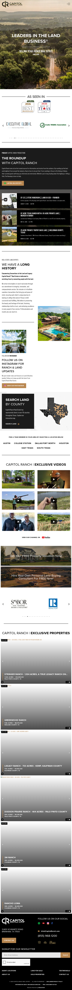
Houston (64, 443)
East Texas (27, 448)
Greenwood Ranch (15, 720)
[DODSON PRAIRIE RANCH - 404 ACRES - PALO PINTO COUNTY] (36, 798)
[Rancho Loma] (36, 890)
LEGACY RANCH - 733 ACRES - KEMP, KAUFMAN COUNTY (33, 766)
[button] (3, 125)
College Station (22, 443)
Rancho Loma (12, 903)
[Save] (70, 640)
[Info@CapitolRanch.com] (39, 931)
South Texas (43, 448)
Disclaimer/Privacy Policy (54, 981)
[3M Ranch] (36, 844)
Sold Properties (37, 974)
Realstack (41, 987)
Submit (65, 955)
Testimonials (64, 971)
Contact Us (64, 974)
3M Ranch (10, 857)
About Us (6, 974)
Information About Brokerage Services (27, 984)
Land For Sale (37, 971)
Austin (6, 443)
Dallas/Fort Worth (45, 443)
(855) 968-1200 (47, 936)
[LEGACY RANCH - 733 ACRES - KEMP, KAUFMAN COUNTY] (36, 752)
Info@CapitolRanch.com (50, 931)
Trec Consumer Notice (50, 984)
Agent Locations (9, 971)
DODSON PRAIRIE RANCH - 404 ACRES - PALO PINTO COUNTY (35, 811)
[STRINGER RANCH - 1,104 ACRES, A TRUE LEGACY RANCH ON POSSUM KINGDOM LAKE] (36, 661)
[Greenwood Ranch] (36, 707)
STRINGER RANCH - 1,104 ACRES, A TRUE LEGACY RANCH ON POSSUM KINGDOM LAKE (35, 674)
